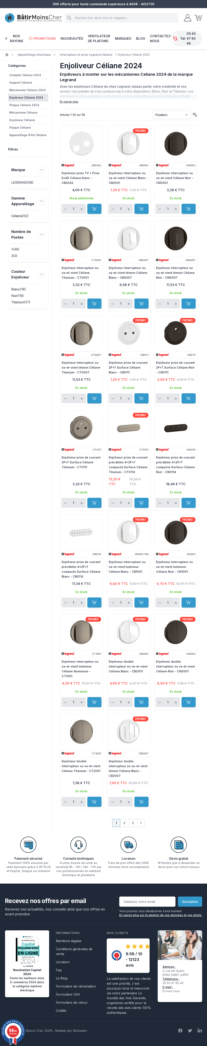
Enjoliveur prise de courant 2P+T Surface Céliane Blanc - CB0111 (128, 367)
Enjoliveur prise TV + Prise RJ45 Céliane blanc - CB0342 (80, 177)
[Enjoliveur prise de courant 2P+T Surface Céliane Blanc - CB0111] (128, 333)
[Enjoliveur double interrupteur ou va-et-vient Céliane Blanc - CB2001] (128, 632)
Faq (58, 970)
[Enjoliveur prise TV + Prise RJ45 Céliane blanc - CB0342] (81, 143)
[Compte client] (186, 18)
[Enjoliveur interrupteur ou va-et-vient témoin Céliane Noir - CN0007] (175, 238)
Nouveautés (72, 38)
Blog (140, 38)
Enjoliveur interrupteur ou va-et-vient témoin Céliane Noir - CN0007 (175, 272)
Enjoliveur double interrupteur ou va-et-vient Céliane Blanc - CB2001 (128, 666)
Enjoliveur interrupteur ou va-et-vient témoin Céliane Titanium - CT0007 (81, 367)
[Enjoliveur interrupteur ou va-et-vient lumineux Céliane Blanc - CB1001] (128, 532)
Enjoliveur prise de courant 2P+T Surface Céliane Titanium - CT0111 (81, 462)
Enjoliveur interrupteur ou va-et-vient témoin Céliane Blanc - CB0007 (128, 272)
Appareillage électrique (34, 54)
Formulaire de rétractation (76, 986)
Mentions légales (68, 941)
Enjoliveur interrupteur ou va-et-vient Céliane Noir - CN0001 (174, 177)
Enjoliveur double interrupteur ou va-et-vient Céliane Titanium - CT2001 (81, 766)
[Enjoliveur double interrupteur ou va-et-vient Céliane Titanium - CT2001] (81, 732)
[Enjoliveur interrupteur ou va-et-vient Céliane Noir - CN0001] (175, 143)
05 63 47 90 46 (191, 38)
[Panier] (197, 18)
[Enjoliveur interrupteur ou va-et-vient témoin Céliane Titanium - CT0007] (81, 333)
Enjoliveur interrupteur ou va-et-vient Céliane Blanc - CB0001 (128, 177)
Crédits (61, 1011)
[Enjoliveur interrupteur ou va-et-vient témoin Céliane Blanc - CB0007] (128, 238)
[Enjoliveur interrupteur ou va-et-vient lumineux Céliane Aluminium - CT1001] (81, 632)
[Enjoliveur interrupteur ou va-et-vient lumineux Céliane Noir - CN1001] (175, 532)
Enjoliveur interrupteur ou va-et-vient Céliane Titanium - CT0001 (80, 272)
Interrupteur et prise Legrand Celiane (86, 54)
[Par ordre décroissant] (194, 114)
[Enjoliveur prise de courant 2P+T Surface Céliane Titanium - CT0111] (81, 428)
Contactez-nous (161, 38)
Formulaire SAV (68, 994)
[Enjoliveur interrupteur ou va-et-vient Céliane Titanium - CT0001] (81, 238)
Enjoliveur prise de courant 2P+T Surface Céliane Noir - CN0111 (175, 367)
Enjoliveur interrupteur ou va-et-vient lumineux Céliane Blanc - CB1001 (127, 566)
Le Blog (61, 978)
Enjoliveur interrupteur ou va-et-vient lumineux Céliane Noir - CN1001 (174, 566)
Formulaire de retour (72, 1002)
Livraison (63, 962)
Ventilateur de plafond (99, 38)
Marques (123, 38)
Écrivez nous (171, 991)
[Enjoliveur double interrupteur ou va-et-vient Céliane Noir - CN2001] (175, 632)
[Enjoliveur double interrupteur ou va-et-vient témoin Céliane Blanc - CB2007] (128, 732)
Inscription (190, 902)
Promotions (45, 38)
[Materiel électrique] (7, 55)
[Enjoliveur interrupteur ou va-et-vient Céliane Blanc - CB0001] (128, 143)
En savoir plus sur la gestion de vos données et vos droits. (160, 915)
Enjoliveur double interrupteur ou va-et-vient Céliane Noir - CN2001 (175, 666)
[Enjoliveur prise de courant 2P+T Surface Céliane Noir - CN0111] (175, 333)
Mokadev (80, 1031)
